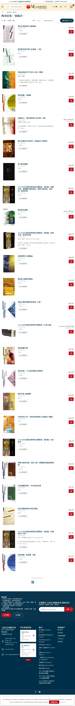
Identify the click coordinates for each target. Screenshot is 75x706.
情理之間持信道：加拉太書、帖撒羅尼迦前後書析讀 (36, 464)
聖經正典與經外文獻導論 (27, 26)
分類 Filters (66, 20)
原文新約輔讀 (23, 164)
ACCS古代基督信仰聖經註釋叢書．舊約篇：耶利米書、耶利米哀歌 (36, 234)
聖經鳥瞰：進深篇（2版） (27, 555)
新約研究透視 (23, 210)
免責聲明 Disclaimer (45, 662)
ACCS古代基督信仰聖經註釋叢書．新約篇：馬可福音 (36, 441)
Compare (61, 639)
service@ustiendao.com (13, 654)
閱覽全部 (28, 660)
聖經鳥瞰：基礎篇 (24, 95)
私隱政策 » (63, 702)
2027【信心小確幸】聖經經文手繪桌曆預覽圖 (47, 677)
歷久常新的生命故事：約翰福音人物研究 (32, 141)
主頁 (2, 12)
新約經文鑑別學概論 (25, 279)
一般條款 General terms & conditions (46, 658)
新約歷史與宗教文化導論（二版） (30, 49)
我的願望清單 (61, 636)
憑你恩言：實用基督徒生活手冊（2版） (32, 118)
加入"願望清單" (23, 33)
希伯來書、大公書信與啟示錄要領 (30, 371)
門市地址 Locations (45, 645)
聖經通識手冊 (23, 348)
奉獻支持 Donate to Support (45, 653)
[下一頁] (41, 582)
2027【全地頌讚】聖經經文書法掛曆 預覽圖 (47, 672)
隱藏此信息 (54, 702)
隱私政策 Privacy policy (46, 665)
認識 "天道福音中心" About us (47, 648)
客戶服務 (6, 615)
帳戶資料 (60, 630)
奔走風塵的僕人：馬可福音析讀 (29, 486)
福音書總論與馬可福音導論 (28, 509)
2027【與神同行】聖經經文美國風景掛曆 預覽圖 (47, 682)
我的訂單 (60, 633)
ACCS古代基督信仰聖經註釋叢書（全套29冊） (35, 325)
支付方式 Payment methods (44, 641)
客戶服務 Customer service (45, 631)
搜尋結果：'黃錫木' (12, 12)
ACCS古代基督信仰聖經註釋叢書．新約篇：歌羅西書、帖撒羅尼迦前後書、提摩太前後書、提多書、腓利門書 (36, 189)
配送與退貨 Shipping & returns (46, 636)
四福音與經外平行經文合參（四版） (31, 72)
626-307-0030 (9, 649)
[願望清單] (65, 7)
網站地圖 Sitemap (44, 668)
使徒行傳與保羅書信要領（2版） (30, 302)
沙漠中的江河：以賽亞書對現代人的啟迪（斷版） (36, 417)
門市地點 (17, 615)
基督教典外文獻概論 (25, 256)
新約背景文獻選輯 (24, 394)
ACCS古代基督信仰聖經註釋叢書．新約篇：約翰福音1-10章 (36, 533)
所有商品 (60, 641)
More (21, 30)
